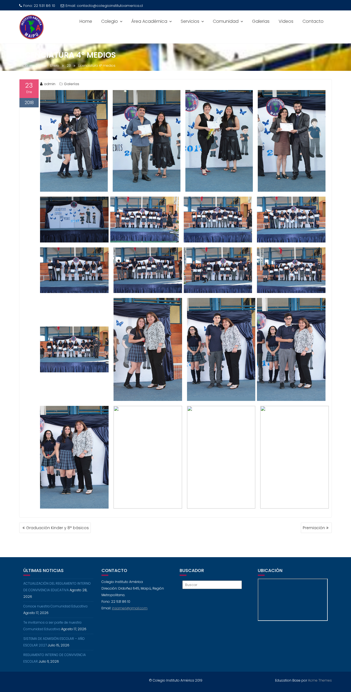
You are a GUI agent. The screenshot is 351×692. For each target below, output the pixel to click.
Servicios (190, 21)
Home (86, 21)
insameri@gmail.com (130, 608)
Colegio (109, 21)
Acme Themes (320, 680)
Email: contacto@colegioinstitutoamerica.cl (104, 5)
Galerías (71, 84)
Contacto (313, 21)
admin (49, 84)
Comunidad (226, 21)
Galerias (261, 21)
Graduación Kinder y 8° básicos (57, 528)
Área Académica (149, 21)
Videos (286, 21)
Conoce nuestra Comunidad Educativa (55, 606)
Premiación (314, 528)
